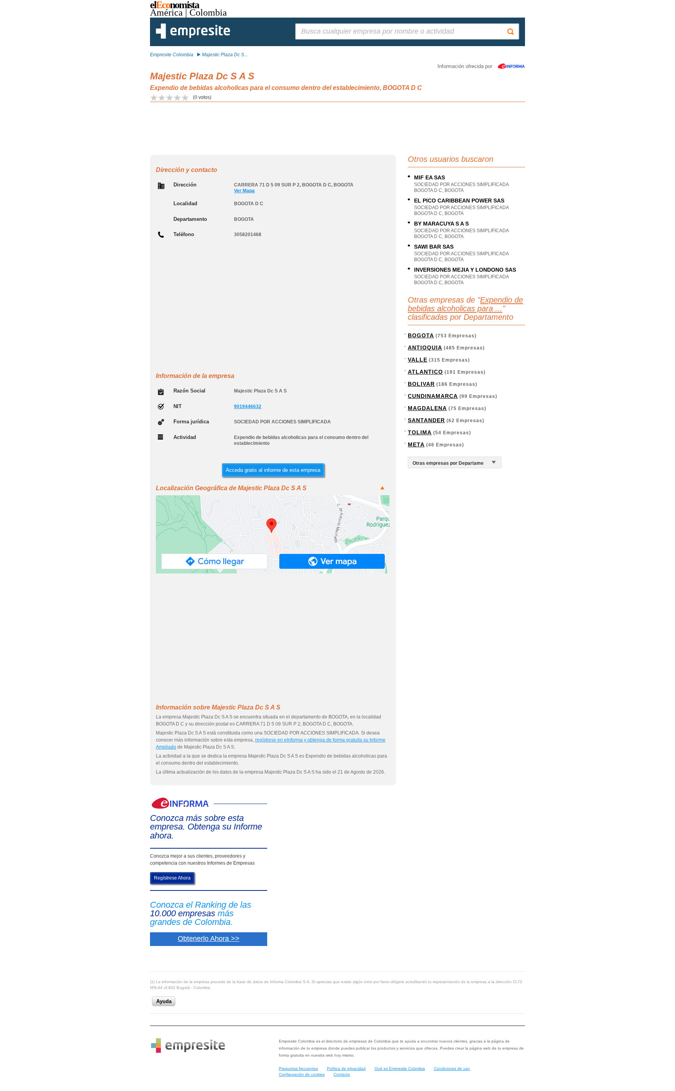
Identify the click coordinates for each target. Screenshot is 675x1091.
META (416, 444)
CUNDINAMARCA (433, 396)
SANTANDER (426, 420)
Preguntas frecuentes (298, 1068)
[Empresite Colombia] (193, 37)
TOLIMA (420, 432)
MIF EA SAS (429, 177)
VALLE (417, 360)
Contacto (342, 1074)
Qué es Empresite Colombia (400, 1068)
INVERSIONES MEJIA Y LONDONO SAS (465, 270)
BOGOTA (421, 335)
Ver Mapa (244, 190)
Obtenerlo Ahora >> (208, 938)
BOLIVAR (421, 384)
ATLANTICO (425, 372)
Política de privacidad (346, 1068)
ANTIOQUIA (425, 347)
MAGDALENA (427, 408)
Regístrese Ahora (172, 878)
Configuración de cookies (302, 1074)
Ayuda (163, 1001)
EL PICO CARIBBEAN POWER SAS (459, 200)
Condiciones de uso (452, 1068)
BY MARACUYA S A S (441, 223)
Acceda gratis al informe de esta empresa (273, 470)
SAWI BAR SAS (434, 247)
